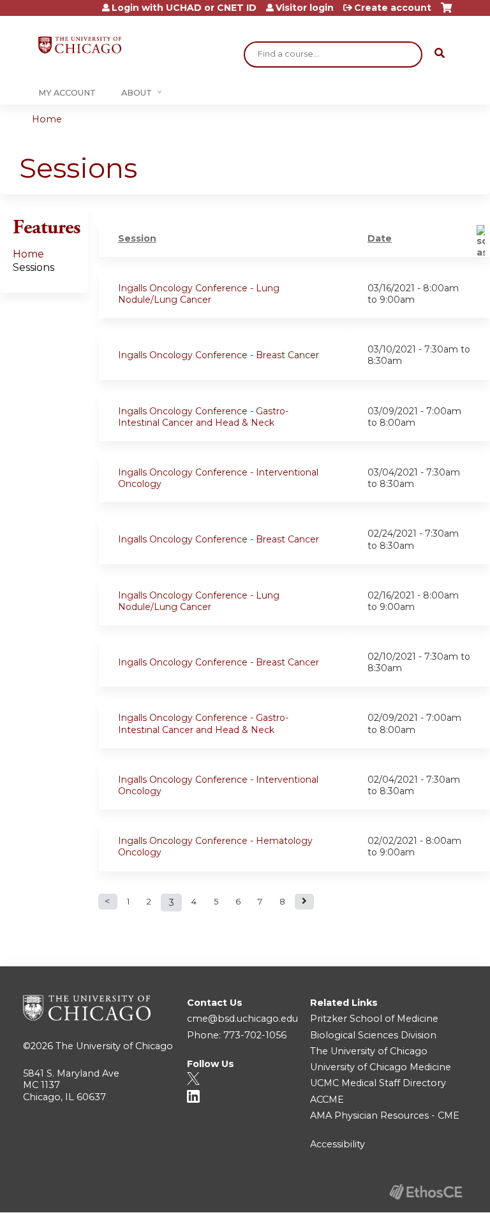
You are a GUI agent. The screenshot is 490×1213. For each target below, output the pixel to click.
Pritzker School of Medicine (374, 1018)
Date (380, 238)
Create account (392, 7)
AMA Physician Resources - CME (384, 1115)
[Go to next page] (304, 902)
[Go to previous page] (107, 902)
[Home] (79, 45)
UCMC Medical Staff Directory (378, 1083)
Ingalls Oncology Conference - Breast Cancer (218, 355)
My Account (67, 93)
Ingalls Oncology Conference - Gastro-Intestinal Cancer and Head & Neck (203, 416)
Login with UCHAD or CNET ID (184, 7)
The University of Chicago (114, 1046)
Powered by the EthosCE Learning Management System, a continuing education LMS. (425, 1191)
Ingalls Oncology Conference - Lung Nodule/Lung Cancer (198, 293)
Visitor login (305, 7)
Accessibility (337, 1144)
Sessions (33, 267)
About (136, 93)
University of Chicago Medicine (380, 1067)
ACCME (327, 1099)
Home (47, 119)
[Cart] (446, 12)
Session (137, 238)
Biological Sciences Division (373, 1035)
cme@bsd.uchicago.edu (242, 1018)
